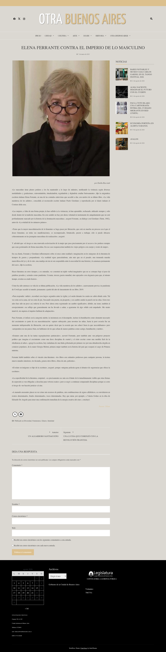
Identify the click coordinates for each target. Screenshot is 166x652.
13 (28, 588)
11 (19, 588)
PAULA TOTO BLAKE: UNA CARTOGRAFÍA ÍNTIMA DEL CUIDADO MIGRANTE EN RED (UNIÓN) (140, 108)
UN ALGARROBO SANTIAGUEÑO (43, 434)
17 (14, 592)
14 (32, 588)
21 (32, 592)
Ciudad (48, 35)
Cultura (62, 35)
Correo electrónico (20, 516)
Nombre (16, 504)
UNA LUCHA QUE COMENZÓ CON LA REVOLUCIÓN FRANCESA (80, 436)
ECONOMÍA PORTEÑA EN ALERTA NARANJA (142, 124)
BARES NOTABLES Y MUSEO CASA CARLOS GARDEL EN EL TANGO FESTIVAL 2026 (141, 73)
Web (13, 528)
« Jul (27, 608)
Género (44, 421)
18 (19, 592)
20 (28, 592)
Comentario (17, 465)
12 (23, 588)
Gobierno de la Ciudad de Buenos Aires (64, 584)
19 (23, 592)
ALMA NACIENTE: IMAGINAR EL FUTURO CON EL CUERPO (141, 89)
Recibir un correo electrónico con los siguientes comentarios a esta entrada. (42, 540)
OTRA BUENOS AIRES (119, 35)
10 (14, 588)
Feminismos (36, 421)
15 (37, 588)
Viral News (84, 648)
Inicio (38, 35)
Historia (100, 35)
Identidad (51, 421)
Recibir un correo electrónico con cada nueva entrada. (34, 545)
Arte (75, 35)
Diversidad (27, 421)
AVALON (134, 139)
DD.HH (86, 35)
